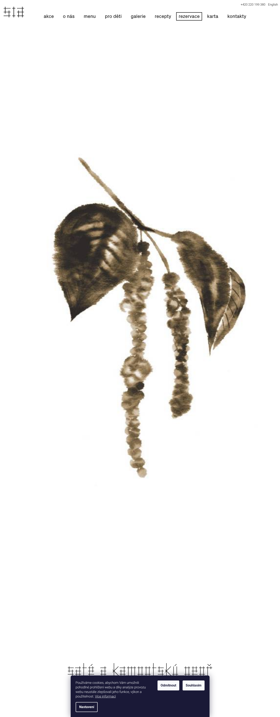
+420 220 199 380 (253, 4)
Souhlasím (193, 685)
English (273, 4)
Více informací (105, 696)
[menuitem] (49, 16)
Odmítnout (168, 685)
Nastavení (86, 707)
